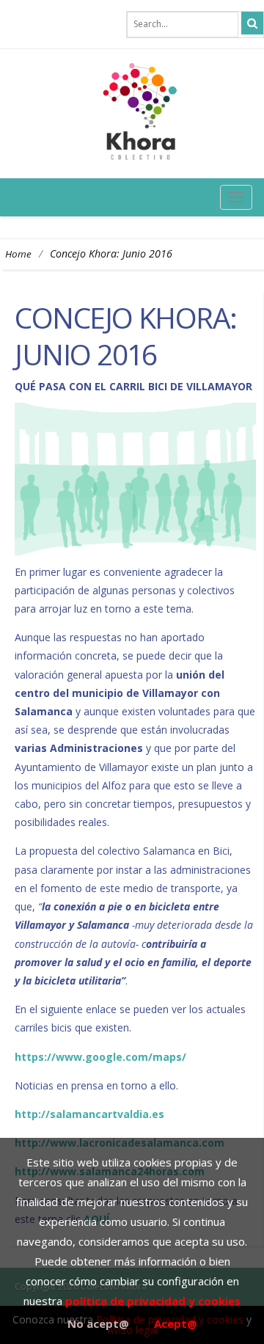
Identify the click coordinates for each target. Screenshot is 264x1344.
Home (18, 253)
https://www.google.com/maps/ (100, 1057)
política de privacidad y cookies (153, 1300)
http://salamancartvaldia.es (89, 1114)
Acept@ (175, 1323)
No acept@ (98, 1323)
